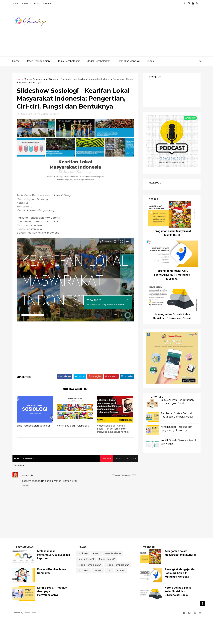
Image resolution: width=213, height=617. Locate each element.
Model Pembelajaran (98, 61)
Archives (83, 553)
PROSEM (83, 570)
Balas (25, 486)
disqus (118, 458)
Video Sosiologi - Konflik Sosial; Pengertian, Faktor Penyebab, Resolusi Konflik (112, 428)
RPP (109, 570)
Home (15, 3)
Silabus (121, 570)
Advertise (47, 3)
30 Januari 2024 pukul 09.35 (124, 475)
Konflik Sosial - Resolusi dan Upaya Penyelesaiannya (177, 428)
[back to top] (202, 603)
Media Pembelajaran (68, 61)
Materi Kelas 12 (107, 559)
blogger (106, 458)
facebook (131, 458)
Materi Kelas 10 (113, 553)
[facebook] (184, 3)
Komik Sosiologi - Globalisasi (73, 425)
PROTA (98, 570)
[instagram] (189, 3)
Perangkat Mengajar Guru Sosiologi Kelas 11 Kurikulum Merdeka (172, 274)
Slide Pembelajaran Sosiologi (33, 425)
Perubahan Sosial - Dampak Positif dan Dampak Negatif (177, 415)
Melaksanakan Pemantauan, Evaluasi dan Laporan (53, 555)
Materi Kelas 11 (86, 559)
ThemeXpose (30, 612)
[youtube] (193, 3)
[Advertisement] (140, 33)
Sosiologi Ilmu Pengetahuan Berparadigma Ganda (177, 401)
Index (150, 61)
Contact (35, 3)
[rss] (197, 3)
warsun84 (28, 475)
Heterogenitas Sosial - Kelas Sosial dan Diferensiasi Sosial (179, 591)
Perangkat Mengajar (128, 61)
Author (24, 3)
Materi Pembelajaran (38, 61)
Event (96, 553)
